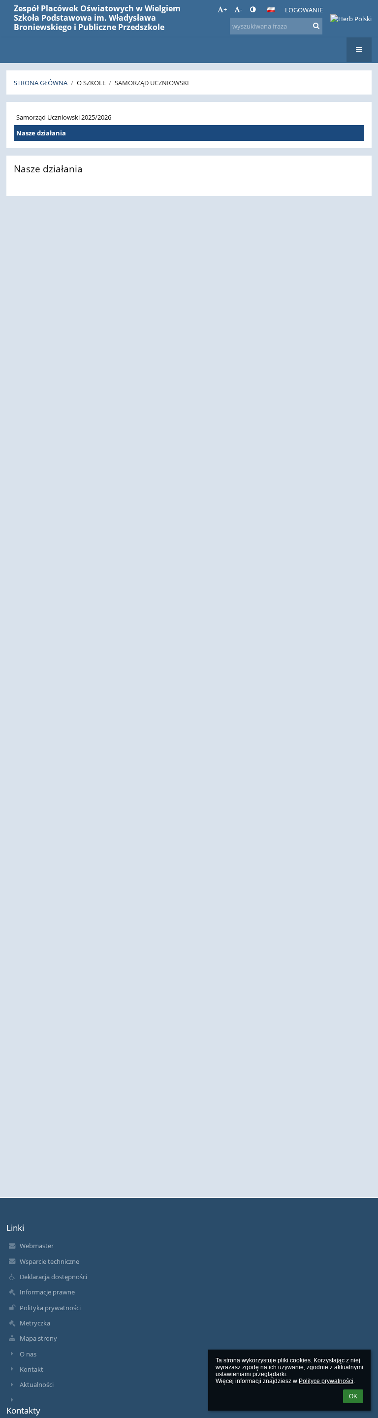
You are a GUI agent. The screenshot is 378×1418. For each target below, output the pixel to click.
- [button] (241, 9)
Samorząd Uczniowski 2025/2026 (63, 117)
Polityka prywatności (50, 1307)
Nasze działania (41, 133)
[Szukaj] (316, 26)
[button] (253, 9)
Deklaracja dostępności (53, 1276)
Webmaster (37, 1245)
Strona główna (40, 82)
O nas (28, 1354)
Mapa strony (38, 1338)
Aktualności (37, 1384)
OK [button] (353, 1396)
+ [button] (225, 9)
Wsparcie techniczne (49, 1261)
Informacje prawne (47, 1292)
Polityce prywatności (326, 1381)
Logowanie (304, 9)
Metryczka (35, 1323)
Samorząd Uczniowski (152, 82)
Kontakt (31, 1369)
